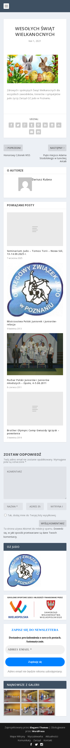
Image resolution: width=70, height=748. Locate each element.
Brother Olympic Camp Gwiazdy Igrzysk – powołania (33, 432)
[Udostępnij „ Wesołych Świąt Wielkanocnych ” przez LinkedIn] (45, 125)
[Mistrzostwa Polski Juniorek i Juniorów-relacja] (35, 290)
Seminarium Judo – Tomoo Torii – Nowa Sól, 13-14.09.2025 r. (35, 252)
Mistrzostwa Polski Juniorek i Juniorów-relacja (32, 323)
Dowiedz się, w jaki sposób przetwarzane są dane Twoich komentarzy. (33, 532)
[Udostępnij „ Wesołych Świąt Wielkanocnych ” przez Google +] (24, 125)
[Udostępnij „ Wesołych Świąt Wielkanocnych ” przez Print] (38, 131)
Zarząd (37, 740)
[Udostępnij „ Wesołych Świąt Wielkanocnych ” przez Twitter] (18, 125)
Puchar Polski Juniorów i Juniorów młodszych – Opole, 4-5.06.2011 (28, 381)
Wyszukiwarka (35, 736)
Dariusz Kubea (42, 179)
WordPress (38, 731)
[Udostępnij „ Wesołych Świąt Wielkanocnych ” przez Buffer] (52, 125)
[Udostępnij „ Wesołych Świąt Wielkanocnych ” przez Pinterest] (38, 125)
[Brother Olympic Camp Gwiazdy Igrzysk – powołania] (35, 408)
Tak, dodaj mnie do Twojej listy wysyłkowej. (31, 515)
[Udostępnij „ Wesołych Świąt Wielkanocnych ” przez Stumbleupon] (58, 125)
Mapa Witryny (17, 736)
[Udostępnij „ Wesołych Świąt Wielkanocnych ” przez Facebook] (11, 125)
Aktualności (52, 736)
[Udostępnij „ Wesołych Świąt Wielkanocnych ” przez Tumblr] (31, 125)
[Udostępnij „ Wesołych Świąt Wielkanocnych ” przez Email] (31, 131)
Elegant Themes (39, 727)
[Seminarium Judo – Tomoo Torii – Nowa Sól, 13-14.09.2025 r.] (35, 229)
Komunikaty (24, 740)
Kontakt (47, 740)
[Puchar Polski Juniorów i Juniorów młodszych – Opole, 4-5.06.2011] (35, 354)
